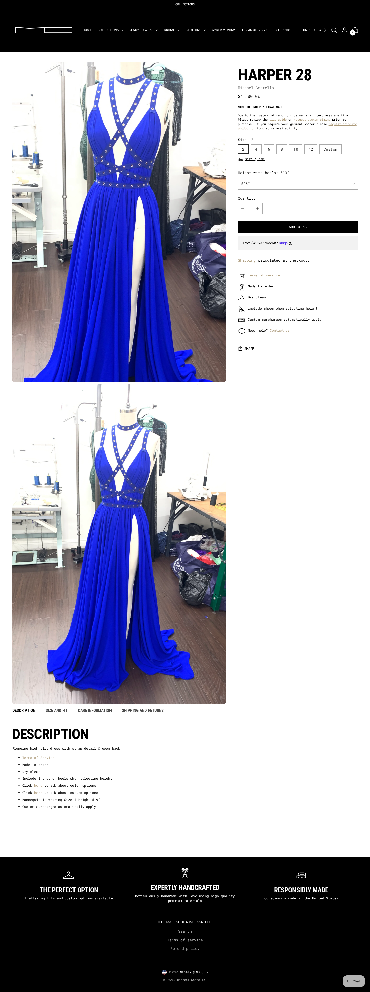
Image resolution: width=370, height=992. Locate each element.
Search (185, 931)
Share (249, 349)
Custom (330, 149)
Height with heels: (263, 172)
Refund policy (185, 948)
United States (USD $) (186, 972)
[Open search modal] (334, 30)
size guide (278, 120)
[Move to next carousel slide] (357, 846)
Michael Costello (256, 87)
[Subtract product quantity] (242, 208)
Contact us (280, 330)
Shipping (247, 260)
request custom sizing (312, 120)
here (38, 785)
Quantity (247, 198)
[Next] (325, 30)
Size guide (255, 159)
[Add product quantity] (257, 208)
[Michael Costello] (43, 30)
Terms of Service (38, 757)
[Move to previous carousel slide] (13, 846)
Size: (246, 139)
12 (311, 149)
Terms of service (264, 275)
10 (295, 149)
